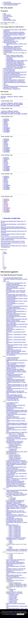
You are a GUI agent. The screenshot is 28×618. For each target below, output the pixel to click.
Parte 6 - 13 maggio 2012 (15, 532)
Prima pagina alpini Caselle (9, 42)
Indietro (5, 253)
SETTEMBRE (19, 104)
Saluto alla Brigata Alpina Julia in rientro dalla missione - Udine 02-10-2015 (16, 319)
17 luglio (11, 590)
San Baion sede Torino (11, 406)
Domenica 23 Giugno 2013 (15, 445)
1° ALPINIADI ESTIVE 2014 (13, 375)
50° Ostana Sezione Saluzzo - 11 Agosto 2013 (16, 432)
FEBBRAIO (10, 96)
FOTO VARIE (6, 18)
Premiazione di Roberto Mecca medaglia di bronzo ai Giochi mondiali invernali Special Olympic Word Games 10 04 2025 (13, 228)
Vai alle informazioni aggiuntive (10, 4)
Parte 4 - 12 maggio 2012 (15, 530)
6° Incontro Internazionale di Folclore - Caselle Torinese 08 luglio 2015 (14, 39)
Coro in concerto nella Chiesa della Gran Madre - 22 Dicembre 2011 (15, 560)
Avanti (4, 267)
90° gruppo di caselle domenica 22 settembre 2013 (14, 74)
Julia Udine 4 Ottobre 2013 (12, 416)
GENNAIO (4, 96)
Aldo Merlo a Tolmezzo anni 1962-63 (14, 369)
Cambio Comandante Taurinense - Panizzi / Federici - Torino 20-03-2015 (16, 352)
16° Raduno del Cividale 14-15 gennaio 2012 (16, 550)
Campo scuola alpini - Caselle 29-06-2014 (13, 68)
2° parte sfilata (12, 499)
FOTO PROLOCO (7, 16)
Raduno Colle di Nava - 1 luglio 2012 (14, 514)
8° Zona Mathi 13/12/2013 (12, 402)
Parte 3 (10, 543)
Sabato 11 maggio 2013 (14, 456)
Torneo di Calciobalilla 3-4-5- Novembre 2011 (13, 81)
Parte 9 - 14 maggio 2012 (15, 536)
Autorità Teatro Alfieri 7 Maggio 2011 (15, 61)
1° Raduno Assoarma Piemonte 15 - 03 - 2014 (16, 384)
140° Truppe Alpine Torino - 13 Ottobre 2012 (16, 494)
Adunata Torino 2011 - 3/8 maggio (14, 591)
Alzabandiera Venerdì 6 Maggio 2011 (14, 65)
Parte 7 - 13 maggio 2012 (15, 534)
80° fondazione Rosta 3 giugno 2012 (14, 521)
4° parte (11, 558)
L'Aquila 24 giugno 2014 (12, 358)
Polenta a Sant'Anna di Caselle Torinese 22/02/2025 (12, 236)
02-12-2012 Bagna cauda (9, 70)
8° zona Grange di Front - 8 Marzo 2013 (15, 469)
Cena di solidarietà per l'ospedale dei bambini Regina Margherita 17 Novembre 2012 (15, 87)
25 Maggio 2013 (13, 449)
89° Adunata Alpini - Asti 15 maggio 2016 (15, 290)
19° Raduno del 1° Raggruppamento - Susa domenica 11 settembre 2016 (16, 283)
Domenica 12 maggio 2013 (15, 458)
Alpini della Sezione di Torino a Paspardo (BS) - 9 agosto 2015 (15, 322)
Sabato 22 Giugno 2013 (14, 443)
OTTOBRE (4, 105)
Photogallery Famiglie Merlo (11, 218)
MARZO (16, 96)
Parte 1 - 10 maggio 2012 (15, 526)
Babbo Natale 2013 (10, 404)
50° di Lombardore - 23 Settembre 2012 (15, 500)
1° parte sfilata (12, 497)
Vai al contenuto (7, 2)
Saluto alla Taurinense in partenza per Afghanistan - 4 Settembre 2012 (14, 502)
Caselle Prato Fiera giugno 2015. (13, 349)
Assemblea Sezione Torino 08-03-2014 (15, 391)
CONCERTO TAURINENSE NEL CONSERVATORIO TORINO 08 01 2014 (16, 397)
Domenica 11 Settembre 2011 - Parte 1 (18, 584)
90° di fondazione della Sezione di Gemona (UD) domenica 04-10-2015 (16, 314)
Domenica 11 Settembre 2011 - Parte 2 (18, 585)
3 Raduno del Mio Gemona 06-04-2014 (15, 380)
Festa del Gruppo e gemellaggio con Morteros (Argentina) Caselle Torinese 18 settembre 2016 (14, 33)
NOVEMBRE (10, 105)
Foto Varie (5, 85)
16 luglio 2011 (12, 589)
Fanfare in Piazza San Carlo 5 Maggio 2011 (16, 67)
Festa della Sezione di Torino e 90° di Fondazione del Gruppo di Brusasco (14, 442)
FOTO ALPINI (7, 15)
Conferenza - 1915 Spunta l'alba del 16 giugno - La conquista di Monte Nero (16, 306)
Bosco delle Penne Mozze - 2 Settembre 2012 (16, 505)
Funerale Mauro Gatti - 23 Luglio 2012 (15, 510)
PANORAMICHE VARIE (9, 20)
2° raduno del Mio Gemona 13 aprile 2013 (16, 460)
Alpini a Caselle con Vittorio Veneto (14, 55)
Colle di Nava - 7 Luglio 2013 (13, 437)
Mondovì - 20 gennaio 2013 (12, 479)
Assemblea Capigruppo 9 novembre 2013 (15, 405)
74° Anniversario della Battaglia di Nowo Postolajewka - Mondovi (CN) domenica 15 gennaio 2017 (15, 279)
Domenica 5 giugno (13, 599)
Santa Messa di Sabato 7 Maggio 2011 (15, 63)
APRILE (21, 96)
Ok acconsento (20, 614)
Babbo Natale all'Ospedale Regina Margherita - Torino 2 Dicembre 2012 (16, 491)
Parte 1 (10, 540)
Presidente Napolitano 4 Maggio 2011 (14, 56)
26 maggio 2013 (13, 450)
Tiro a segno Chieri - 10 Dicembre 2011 (15, 562)
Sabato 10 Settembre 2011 (15, 582)
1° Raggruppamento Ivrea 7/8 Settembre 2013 (16, 423)
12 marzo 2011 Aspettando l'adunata (11, 73)
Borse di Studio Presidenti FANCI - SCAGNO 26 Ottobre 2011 (14, 576)
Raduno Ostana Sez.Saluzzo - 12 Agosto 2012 (16, 507)
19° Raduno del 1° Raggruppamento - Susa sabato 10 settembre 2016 (16, 286)
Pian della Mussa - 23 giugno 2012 (14, 518)
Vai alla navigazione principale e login (12, 3)
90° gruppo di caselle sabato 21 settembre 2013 (14, 79)
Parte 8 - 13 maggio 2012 (15, 535)
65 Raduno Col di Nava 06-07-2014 (14, 374)
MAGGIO (3, 97)
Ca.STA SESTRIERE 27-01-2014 (14, 395)
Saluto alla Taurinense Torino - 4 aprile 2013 (16, 463)
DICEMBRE (17, 105)
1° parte (11, 554)
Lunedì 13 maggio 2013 (14, 459)
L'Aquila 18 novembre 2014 (12, 357)
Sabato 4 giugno (13, 598)
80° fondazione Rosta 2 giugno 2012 (14, 519)
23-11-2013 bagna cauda (9, 69)
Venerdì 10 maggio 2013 (14, 455)
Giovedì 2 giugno (13, 595)
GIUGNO (8, 104)
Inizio (4, 252)
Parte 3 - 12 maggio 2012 (15, 528)
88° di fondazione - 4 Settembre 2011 (11, 88)
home (4, 13)
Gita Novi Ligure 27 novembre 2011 (11, 76)
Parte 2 (10, 541)
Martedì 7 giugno (13, 602)
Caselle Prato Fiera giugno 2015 (10, 41)
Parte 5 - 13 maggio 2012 (15, 531)
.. (1, 214)
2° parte (11, 555)
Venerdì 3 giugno (13, 597)
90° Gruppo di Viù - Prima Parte (16, 434)
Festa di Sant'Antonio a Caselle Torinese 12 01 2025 (13, 241)
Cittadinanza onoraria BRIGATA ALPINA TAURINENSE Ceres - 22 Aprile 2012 (16, 538)
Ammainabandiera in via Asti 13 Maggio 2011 (16, 60)
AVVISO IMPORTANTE (12, 398)
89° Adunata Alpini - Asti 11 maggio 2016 (15, 294)
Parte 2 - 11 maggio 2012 (15, 527)
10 (4, 266)
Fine (4, 268)
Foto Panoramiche (13, 446)
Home (5, 22)
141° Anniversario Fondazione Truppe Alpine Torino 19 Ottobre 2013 (16, 412)
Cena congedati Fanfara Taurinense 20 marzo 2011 (14, 72)
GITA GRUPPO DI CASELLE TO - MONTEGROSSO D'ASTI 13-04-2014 (12, 48)
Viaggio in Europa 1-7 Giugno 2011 (14, 593)
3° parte (11, 557)
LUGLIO (13, 104)
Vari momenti (9, 58)
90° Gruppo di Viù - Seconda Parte (17, 436)
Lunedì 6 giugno (13, 600)
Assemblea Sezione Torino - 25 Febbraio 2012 (16, 549)
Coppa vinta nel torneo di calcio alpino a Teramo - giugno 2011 (15, 363)
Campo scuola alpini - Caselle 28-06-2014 (13, 46)
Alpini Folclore (9, 59)
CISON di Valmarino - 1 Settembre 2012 (15, 504)
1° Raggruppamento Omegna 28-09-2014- (16, 365)
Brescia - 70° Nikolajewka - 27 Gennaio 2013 (16, 478)
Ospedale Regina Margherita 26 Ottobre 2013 (16, 410)
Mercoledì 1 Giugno (13, 594)
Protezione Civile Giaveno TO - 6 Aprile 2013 (16, 461)
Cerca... (2, 24)
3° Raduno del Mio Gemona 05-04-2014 (15, 379)
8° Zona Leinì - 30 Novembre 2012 (14, 492)
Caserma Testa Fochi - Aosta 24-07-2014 (15, 370)
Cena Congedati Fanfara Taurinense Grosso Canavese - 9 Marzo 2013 (16, 467)
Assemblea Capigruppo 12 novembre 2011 (16, 568)
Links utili (5, 17)
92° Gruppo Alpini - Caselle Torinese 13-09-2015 (14, 37)
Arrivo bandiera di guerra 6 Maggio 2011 (15, 64)
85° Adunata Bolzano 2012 (12, 525)
